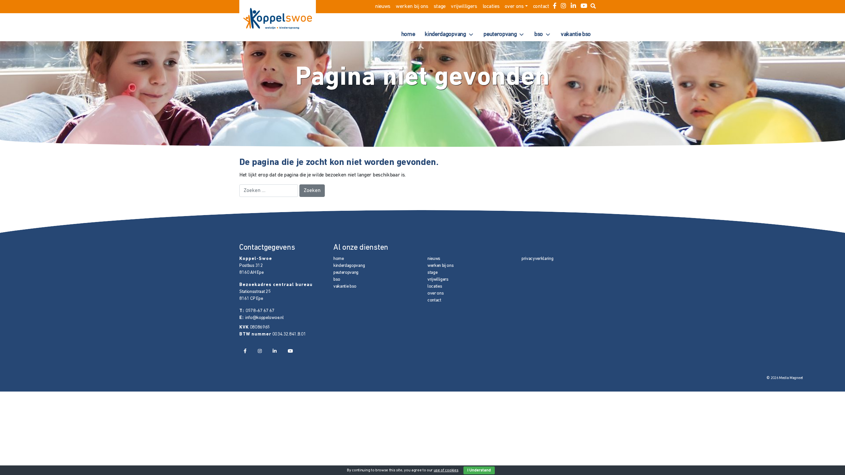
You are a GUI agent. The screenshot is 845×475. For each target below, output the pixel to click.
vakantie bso (576, 35)
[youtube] (584, 7)
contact (541, 6)
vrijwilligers (464, 6)
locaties (491, 6)
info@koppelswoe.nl (264, 317)
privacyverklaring (538, 258)
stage (440, 6)
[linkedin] (573, 7)
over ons (514, 6)
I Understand (479, 470)
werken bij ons (412, 6)
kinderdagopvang (445, 35)
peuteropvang (500, 35)
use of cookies (446, 470)
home (408, 35)
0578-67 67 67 (260, 310)
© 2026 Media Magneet (784, 378)
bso (538, 35)
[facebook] (555, 7)
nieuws (382, 6)
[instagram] (563, 7)
